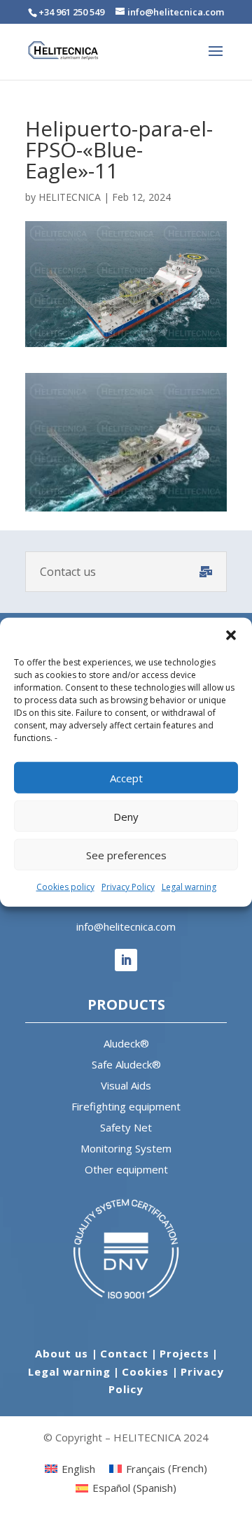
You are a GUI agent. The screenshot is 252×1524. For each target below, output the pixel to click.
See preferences (126, 854)
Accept (126, 777)
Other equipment (126, 1169)
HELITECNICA (69, 197)
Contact (124, 1353)
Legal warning (189, 887)
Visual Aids (126, 1085)
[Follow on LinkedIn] (126, 960)
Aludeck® (126, 1043)
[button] (231, 635)
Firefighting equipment (126, 1106)
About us (63, 1353)
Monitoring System (126, 1148)
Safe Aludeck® (126, 1064)
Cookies (147, 1371)
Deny (126, 816)
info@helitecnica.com (126, 926)
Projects (184, 1353)
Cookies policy (65, 887)
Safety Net (126, 1127)
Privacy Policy (128, 887)
